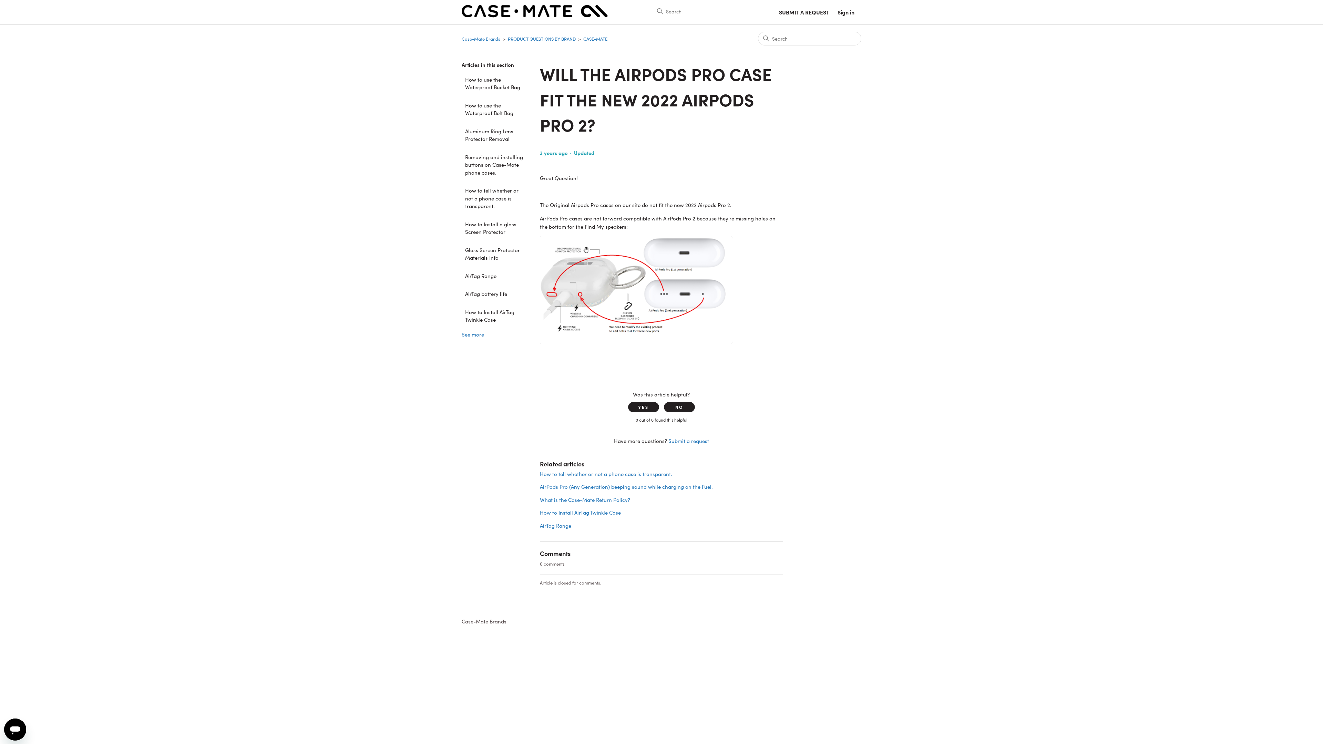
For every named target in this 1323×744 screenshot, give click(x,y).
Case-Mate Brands (481, 38)
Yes (643, 407)
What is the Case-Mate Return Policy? (585, 499)
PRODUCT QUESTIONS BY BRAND (542, 38)
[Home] (535, 15)
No (679, 407)
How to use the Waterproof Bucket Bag (492, 83)
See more (473, 334)
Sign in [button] (846, 12)
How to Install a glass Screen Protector (490, 228)
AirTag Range (480, 275)
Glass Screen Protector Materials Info (492, 253)
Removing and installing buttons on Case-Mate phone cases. (494, 164)
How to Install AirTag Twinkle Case (489, 315)
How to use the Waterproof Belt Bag (489, 109)
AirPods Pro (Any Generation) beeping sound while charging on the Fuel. (626, 486)
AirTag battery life (486, 293)
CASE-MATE (595, 38)
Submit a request (804, 12)
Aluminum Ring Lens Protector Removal (489, 135)
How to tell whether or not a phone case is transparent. (492, 198)
